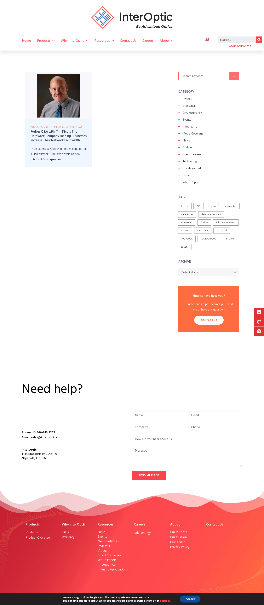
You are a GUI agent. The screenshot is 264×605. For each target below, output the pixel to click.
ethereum (186, 222)
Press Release (192, 154)
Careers (147, 40)
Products (43, 40)
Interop (185, 230)
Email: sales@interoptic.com (42, 437)
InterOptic (202, 230)
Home (26, 40)
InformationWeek (226, 222)
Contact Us (128, 40)
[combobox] (208, 272)
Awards (187, 98)
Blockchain (189, 105)
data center (230, 206)
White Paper (190, 182)
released (221, 230)
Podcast (188, 147)
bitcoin (184, 206)
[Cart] (205, 41)
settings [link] (165, 600)
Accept (190, 599)
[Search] (259, 39)
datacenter (187, 214)
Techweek (186, 238)
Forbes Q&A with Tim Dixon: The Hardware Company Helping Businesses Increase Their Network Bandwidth (59, 136)
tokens (185, 246)
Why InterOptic (72, 40)
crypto (212, 206)
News (79, 126)
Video (186, 175)
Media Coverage (64, 126)
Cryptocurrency (192, 112)
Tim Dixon (229, 238)
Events (187, 119)
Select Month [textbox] (190, 272)
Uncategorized (192, 168)
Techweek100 (208, 238)
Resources (102, 40)
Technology (190, 161)
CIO (199, 206)
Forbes (204, 222)
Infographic (190, 126)
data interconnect (211, 214)
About (164, 40)
